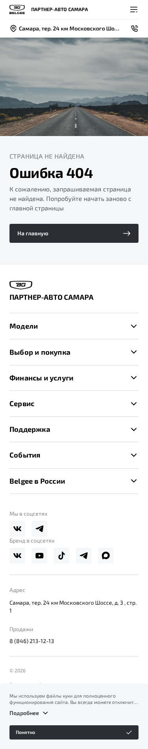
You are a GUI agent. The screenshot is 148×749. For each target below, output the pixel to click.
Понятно (25, 732)
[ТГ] (39, 529)
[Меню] (134, 9)
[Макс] (106, 556)
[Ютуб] (39, 556)
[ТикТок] (61, 556)
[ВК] (17, 529)
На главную (32, 233)
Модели (23, 326)
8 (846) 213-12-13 (31, 640)
